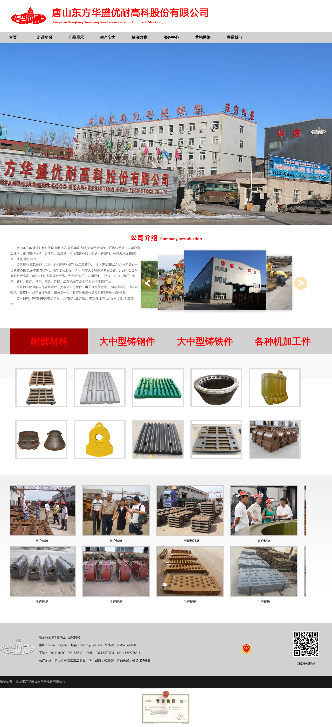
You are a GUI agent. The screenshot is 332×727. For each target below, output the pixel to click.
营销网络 (74, 637)
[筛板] (41, 406)
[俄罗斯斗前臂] (275, 406)
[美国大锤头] (100, 458)
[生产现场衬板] (123, 535)
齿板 (158, 465)
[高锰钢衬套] (216, 406)
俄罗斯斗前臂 (275, 413)
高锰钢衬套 (216, 413)
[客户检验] (49, 535)
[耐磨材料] (275, 458)
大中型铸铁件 (205, 341)
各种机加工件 (283, 341)
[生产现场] (49, 596)
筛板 (41, 413)
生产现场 (49, 602)
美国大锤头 (100, 465)
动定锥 (41, 465)
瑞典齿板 (99, 413)
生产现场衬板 (123, 541)
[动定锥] (41, 458)
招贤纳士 (59, 637)
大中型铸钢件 (127, 341)
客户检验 (49, 541)
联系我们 (45, 637)
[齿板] (158, 458)
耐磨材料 (49, 341)
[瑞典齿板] (100, 406)
